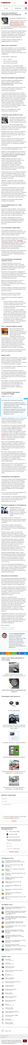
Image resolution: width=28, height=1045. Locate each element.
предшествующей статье (7, 83)
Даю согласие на (14, 848)
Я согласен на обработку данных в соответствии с (14, 817)
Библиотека (18, 8)
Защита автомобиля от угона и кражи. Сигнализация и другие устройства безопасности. (17, 24)
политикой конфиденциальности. (9, 1043)
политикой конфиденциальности (11, 818)
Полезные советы (9, 629)
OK (25, 1040)
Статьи (6, 8)
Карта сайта (3, 1037)
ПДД (3, 396)
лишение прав (4, 434)
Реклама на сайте (5, 1035)
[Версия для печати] (26, 13)
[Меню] (26, 8)
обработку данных (17, 848)
